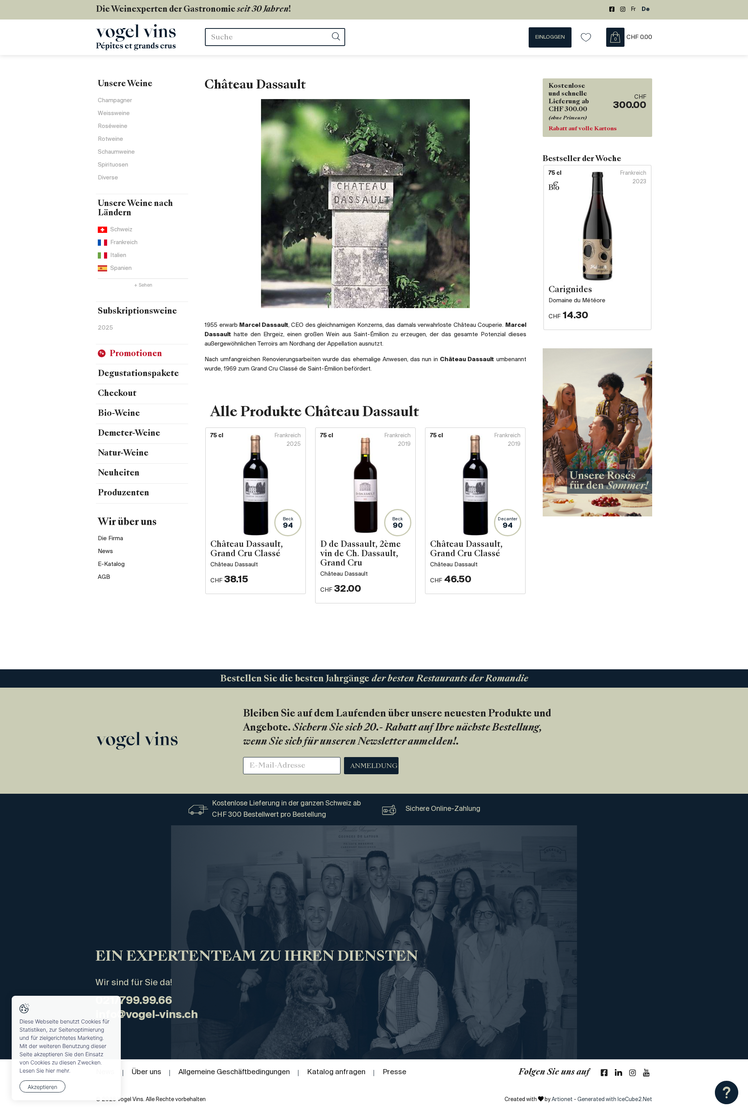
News (105, 551)
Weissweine (114, 113)
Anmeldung (374, 766)
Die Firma (110, 539)
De (646, 9)
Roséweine (112, 126)
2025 (105, 328)
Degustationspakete (138, 374)
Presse (394, 1072)
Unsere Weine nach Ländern (135, 208)
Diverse (108, 178)
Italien (118, 255)
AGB (104, 577)
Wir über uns (127, 522)
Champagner (115, 101)
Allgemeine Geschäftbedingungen (234, 1072)
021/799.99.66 (133, 1001)
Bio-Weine (119, 414)
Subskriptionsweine (137, 312)
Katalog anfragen (336, 1072)
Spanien (121, 268)
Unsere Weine (125, 84)
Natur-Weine (123, 454)
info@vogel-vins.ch (146, 1015)
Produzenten (123, 493)
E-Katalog (111, 564)
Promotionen (135, 354)
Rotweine (110, 139)
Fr (633, 9)
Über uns (146, 1072)
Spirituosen (113, 165)
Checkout (117, 394)
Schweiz (121, 230)
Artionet (562, 1100)
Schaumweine (116, 152)
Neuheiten (118, 473)
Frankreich (124, 242)
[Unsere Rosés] (597, 432)
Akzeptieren (42, 1087)
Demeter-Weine (129, 434)
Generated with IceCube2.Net (614, 1100)
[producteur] (365, 203)
